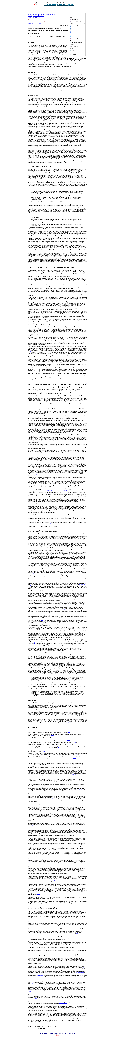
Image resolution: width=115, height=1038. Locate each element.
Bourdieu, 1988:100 (72, 774)
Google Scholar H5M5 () (78, 21)
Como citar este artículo (77, 36)
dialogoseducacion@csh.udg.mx (57, 1036)
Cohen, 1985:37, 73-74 (44, 154)
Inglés (77, 25)
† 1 (39, 32)
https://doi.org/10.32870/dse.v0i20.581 (35, 23)
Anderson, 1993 (68, 722)
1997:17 (29, 991)
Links (61, 730)
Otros (73, 50)
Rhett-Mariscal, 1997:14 (79, 972)
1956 (53, 798)
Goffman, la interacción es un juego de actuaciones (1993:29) (55, 490)
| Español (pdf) (80, 30)
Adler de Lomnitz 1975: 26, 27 (63, 1009)
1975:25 (32, 983)
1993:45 (82, 925)
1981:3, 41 (80, 789)
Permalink (74, 54)
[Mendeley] (71, 50)
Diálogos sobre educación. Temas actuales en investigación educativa (43, 15)
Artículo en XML (75, 32)
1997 (42, 620)
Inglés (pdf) (74, 30)
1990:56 (29, 861)
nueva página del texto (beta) (78, 27)
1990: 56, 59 (77, 834)
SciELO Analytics (75, 19)
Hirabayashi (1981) (39, 975)
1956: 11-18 (78, 933)
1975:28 (38, 894)
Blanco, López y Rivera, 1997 (65, 555)
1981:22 (84, 967)
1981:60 (53, 880)
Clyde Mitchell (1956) (63, 1003)
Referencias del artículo (77, 34)
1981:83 (32, 825)
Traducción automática (77, 40)
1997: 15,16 (70, 872)
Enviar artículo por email (77, 42)
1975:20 (42, 962)
